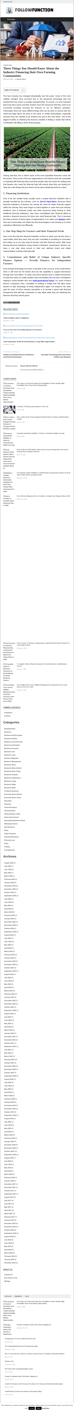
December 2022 (10, 1000)
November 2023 (10, 964)
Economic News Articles (13, 794)
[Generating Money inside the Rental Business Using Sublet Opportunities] (29, 338)
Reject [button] (38, 1408)
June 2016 (8, 1243)
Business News (7, 65)
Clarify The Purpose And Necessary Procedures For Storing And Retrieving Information (34, 1384)
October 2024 (9, 928)
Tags (27, 1296)
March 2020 (8, 1095)
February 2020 (9, 1099)
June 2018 (8, 1164)
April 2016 (8, 1249)
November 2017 (10, 1187)
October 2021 (9, 1043)
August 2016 (8, 1236)
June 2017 (8, 1204)
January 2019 (9, 1141)
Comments (18, 1296)
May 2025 (7, 905)
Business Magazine (11, 758)
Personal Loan (9, 840)
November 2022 (10, 1004)
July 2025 (7, 899)
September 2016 (10, 1233)
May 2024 (7, 945)
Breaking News (9, 729)
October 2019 (9, 1112)
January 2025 (9, 918)
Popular (8, 1296)
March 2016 (8, 1253)
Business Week (10, 788)
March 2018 (8, 1174)
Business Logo (9, 755)
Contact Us (8, 1274)
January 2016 (9, 1259)
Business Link (9, 751)
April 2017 (8, 1210)
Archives (7, 716)
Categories (8, 712)
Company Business (11, 791)
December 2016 (10, 1223)
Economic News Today (12, 797)
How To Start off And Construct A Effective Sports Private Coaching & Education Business (34, 1354)
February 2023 (9, 994)
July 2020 (7, 1082)
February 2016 (9, 1256)
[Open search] (68, 19)
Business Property (11, 774)
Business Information (12, 745)
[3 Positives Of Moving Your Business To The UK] (9, 407)
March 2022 (8, 1030)
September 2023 (10, 971)
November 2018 (10, 1148)
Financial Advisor (10, 807)
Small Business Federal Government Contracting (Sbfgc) (23, 1391)
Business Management (12, 761)
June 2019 (8, 1125)
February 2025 (9, 915)
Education (8, 801)
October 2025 (9, 892)
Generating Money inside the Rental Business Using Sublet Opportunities (29, 342)
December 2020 (10, 1066)
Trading (7, 847)
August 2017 (8, 1197)
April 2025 (8, 909)
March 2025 (8, 912)
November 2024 (10, 925)
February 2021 (9, 1059)
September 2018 (10, 1154)
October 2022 (9, 1007)
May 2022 (7, 1023)
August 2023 (8, 974)
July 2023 (7, 977)
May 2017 (7, 1207)
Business (7, 732)
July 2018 (7, 1161)
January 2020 (9, 1102)
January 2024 (9, 958)
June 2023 (8, 981)
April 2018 (8, 1171)
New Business (9, 827)
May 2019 (7, 1128)
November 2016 (10, 1227)
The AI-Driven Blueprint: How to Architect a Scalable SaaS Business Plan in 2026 (43, 496)
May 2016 (7, 1246)
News (6, 830)
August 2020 (8, 1079)
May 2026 (7, 873)
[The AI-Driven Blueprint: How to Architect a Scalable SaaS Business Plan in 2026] (9, 496)
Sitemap (7, 1281)
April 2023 (8, 987)
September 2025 (10, 896)
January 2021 (9, 1063)
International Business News (14, 820)
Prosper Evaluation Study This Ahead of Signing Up (34, 1324)
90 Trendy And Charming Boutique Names (19, 1369)
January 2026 (9, 882)
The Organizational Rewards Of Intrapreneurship (21, 1346)
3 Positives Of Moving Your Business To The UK (32, 406)
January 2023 (9, 997)
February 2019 (9, 1138)
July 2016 (7, 1240)
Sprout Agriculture (48, 202)
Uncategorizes (9, 850)
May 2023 (7, 984)
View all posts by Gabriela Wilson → (32, 370)
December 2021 (10, 1036)
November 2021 (10, 1040)
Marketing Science (11, 824)
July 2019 (7, 1122)
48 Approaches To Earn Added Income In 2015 (20, 1338)
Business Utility (10, 784)
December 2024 (10, 922)
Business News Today (12, 771)
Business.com (9, 1361)
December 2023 (10, 961)
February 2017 (9, 1217)
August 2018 (8, 1158)
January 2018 (9, 1181)
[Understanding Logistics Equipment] (16, 315)
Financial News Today (12, 814)
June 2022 (8, 1020)
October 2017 (9, 1190)
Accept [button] (32, 1408)
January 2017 (9, 1220)
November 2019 (10, 1109)
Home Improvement (11, 817)
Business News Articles (12, 768)
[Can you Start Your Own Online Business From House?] (23, 326)
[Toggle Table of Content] (22, 90)
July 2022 (7, 1017)
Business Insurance (11, 748)
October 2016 (9, 1230)
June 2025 (8, 902)
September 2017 (10, 1194)
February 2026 (9, 879)
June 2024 (8, 941)
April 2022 (8, 1027)
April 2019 (8, 1132)
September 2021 (10, 1046)
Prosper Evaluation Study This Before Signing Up (21, 1376)
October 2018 (9, 1151)
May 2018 (7, 1168)
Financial (7, 804)
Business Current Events (13, 742)
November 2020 (10, 1069)
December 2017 (10, 1184)
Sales (6, 843)
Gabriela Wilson (21, 79)
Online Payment (10, 833)
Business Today (10, 781)
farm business (14, 302)
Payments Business (11, 837)
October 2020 (9, 1073)
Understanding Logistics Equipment (16, 318)
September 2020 (10, 1076)
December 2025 (10, 886)
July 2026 (7, 866)
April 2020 (8, 1092)
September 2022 (10, 1010)
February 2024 (9, 955)
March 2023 (8, 991)
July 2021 (7, 1050)
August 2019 (8, 1118)
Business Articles (10, 738)
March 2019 (8, 1135)
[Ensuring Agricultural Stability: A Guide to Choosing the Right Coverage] (9, 433)
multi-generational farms (43, 281)
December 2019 (10, 1105)
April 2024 (8, 948)
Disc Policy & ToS (10, 1278)
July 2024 (7, 938)
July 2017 (7, 1200)
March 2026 (8, 876)
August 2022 (8, 1014)
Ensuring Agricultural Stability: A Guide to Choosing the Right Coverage (40, 433)
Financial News (9, 810)
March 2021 (8, 1056)
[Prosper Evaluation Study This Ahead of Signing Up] (9, 1325)
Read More (45, 1408)
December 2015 (10, 1263)
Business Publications (12, 778)
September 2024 (10, 932)
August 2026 (8, 863)
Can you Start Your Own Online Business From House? (22, 330)
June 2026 (8, 869)
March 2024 (8, 951)
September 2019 (10, 1115)
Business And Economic (13, 735)
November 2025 (10, 889)
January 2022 (9, 1033)
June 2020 (8, 1086)
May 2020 (7, 1089)
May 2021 (7, 1053)
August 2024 (8, 935)
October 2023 (9, 968)
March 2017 (8, 1213)
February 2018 (9, 1177)
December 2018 (10, 1145)
